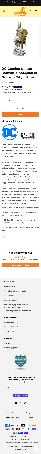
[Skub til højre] (25, 61)
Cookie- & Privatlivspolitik (15, 327)
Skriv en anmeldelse (20, 265)
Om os (7, 343)
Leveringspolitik (14, 446)
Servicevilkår (34, 442)
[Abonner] (34, 387)
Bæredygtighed (10, 348)
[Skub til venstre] (15, 61)
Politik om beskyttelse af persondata (16, 442)
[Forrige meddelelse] (4, 2)
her (27, 223)
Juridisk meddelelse (27, 446)
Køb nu (20, 114)
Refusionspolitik (24, 439)
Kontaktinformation (21, 449)
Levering (14, 92)
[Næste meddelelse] (37, 2)
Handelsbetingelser (12, 322)
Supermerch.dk (20, 436)
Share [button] (6, 237)
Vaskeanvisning (10, 331)
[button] (4, 11)
